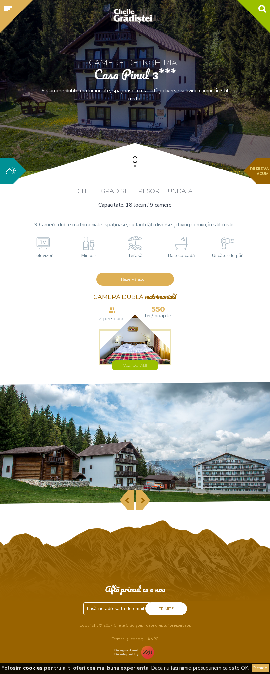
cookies (33, 668)
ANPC (153, 638)
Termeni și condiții (128, 638)
